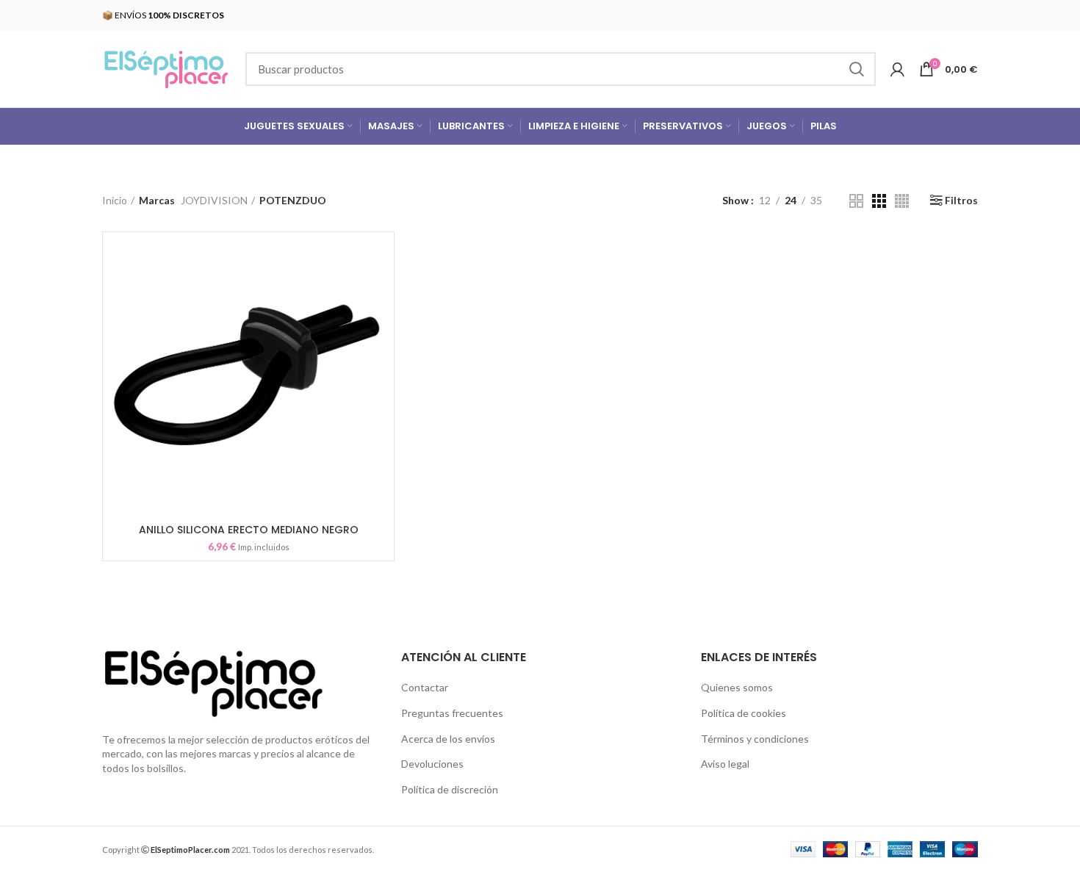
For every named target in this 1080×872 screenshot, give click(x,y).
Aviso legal (725, 763)
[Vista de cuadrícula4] (902, 201)
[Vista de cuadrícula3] (879, 201)
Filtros (961, 200)
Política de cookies (743, 713)
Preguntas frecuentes (452, 713)
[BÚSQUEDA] (856, 69)
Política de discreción (449, 789)
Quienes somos (737, 687)
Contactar (424, 687)
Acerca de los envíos (448, 738)
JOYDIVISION (214, 200)
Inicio (114, 200)
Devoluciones (432, 763)
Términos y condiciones (755, 738)
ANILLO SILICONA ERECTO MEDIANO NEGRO (249, 529)
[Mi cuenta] (897, 69)
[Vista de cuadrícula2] (856, 201)
